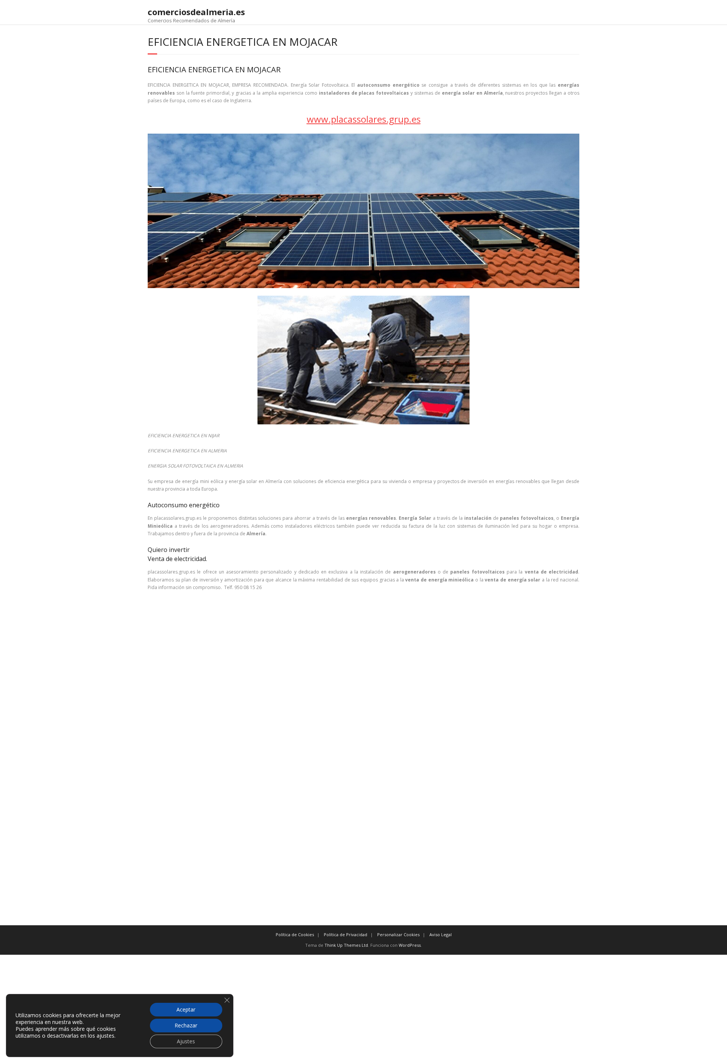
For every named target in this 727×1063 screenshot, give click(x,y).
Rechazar (186, 1025)
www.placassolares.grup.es (364, 119)
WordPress (410, 945)
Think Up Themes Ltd (346, 945)
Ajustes (186, 1041)
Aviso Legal (440, 934)
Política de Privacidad (345, 934)
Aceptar (185, 1009)
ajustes (105, 1035)
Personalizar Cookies (398, 934)
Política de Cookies (295, 934)
